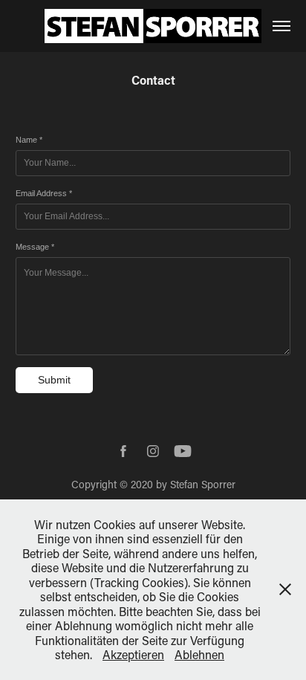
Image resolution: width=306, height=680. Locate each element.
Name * (29, 139)
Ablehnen (199, 654)
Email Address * (44, 193)
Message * (35, 246)
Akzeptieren (133, 654)
